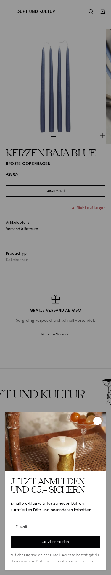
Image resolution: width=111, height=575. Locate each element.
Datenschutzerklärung (55, 561)
